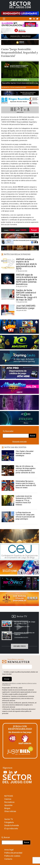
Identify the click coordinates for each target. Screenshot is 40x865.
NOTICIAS (8, 796)
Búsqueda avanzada (19, 442)
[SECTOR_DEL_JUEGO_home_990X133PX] (20, 25)
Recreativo (5, 87)
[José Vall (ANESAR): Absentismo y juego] (7, 310)
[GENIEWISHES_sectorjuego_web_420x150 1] (19, 536)
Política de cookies (12, 856)
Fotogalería (9, 822)
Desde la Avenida (11, 825)
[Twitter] (37, 19)
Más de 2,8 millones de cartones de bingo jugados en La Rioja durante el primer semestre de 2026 (25, 469)
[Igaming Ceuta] (19, 358)
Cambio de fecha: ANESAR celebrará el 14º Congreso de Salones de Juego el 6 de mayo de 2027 (26, 295)
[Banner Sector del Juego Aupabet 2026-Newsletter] (20, 230)
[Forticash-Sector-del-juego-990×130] (20, 37)
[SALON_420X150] (19, 387)
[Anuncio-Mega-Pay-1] (19, 373)
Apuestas (8, 805)
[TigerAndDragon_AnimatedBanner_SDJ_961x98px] (20, 13)
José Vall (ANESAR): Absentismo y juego (26, 307)
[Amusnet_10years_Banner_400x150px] (19, 342)
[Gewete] (19, 403)
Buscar (32, 436)
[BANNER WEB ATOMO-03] (19, 418)
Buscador (9, 431)
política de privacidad (23, 672)
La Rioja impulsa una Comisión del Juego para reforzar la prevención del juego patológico (25, 515)
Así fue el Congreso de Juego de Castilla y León (24, 623)
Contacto (8, 859)
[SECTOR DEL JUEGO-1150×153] (20, 31)
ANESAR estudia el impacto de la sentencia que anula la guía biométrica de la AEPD (26, 264)
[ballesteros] (19, 568)
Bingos (7, 808)
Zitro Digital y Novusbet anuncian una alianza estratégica (24, 453)
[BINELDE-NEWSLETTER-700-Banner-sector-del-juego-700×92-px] (20, 236)
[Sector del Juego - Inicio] (20, 5)
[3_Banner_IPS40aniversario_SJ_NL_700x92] (20, 242)
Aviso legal (8, 850)
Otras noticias (10, 811)
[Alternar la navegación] (4, 19)
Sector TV (8, 819)
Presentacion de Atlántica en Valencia (24, 633)
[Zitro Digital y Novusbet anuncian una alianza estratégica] (8, 455)
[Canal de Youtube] (30, 19)
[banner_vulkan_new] (20, 93)
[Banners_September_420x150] (19, 599)
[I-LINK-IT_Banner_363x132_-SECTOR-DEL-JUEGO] (19, 327)
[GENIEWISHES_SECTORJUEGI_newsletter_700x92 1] (20, 43)
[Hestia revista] (20, 110)
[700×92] (20, 248)
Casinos (7, 799)
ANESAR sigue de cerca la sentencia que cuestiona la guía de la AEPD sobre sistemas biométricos (26, 279)
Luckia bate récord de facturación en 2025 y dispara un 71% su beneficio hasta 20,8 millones (24, 500)
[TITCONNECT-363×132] (19, 584)
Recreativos (9, 802)
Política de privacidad (13, 853)
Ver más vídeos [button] (19, 646)
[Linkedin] (34, 19)
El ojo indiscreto (11, 828)
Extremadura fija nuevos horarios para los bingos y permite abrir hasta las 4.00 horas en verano (26, 484)
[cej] (19, 552)
